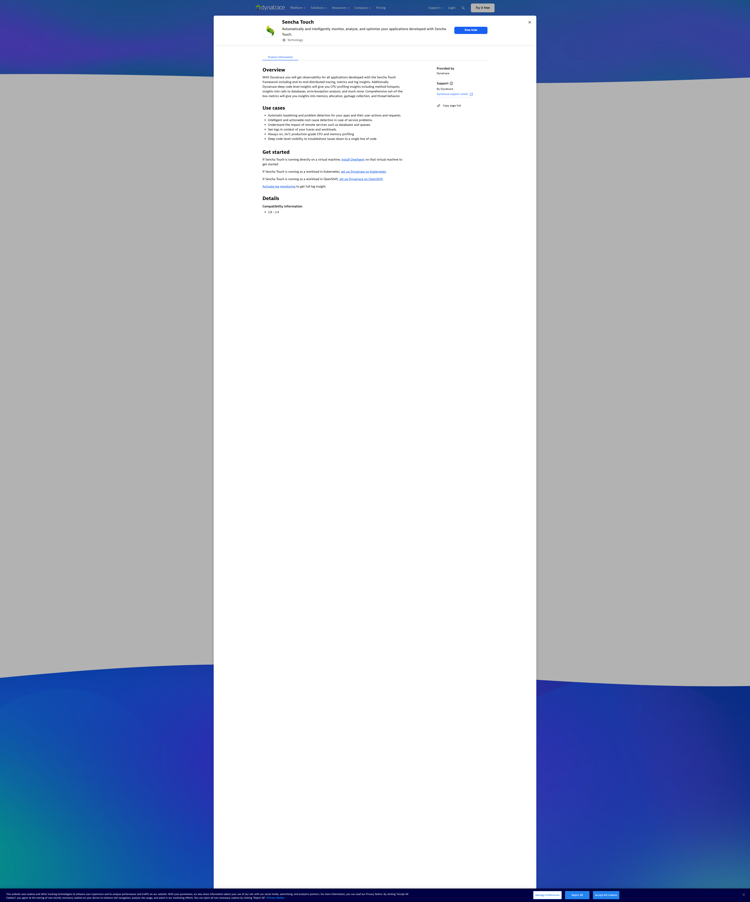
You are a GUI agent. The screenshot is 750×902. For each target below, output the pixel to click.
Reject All (577, 895)
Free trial (471, 30)
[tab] (280, 57)
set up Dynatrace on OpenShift (361, 179)
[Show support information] (451, 83)
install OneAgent (353, 160)
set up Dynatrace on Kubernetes (363, 172)
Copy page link (452, 105)
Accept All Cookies (606, 895)
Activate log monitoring (279, 186)
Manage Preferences (547, 895)
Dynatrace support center (452, 94)
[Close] (530, 22)
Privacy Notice (275, 898)
